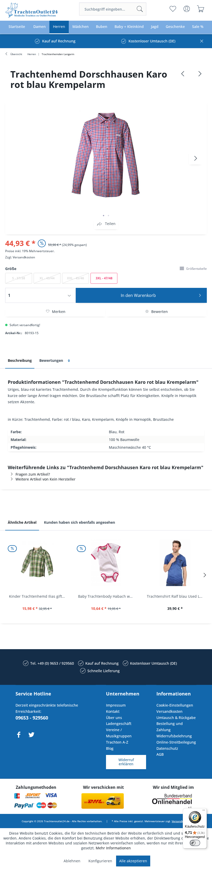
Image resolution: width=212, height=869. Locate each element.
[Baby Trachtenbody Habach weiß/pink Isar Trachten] (106, 563)
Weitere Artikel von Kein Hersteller (45, 479)
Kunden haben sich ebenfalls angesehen (79, 522)
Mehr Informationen (113, 847)
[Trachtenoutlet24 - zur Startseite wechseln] (32, 10)
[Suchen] (139, 9)
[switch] (195, 843)
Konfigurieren (100, 860)
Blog (109, 748)
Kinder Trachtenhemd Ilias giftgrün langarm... (38, 596)
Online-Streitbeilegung (176, 742)
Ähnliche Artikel (22, 522)
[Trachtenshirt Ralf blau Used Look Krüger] (175, 563)
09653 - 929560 (32, 718)
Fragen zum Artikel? (33, 474)
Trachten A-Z (117, 742)
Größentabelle (196, 268)
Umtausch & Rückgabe (176, 717)
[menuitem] (112, 9)
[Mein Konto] (186, 9)
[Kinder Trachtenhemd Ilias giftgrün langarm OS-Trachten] (37, 563)
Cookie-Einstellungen (174, 705)
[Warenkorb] (200, 9)
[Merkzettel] (172, 9)
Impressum (116, 705)
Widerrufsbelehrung (174, 735)
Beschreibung (20, 360)
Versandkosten (24, 257)
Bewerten (159, 311)
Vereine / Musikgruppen (119, 732)
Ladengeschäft (118, 723)
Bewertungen (54, 360)
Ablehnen (72, 860)
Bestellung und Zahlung (169, 726)
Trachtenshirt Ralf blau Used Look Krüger (176, 596)
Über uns (114, 717)
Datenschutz (167, 748)
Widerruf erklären (126, 762)
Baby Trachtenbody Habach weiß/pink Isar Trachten (107, 596)
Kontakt (112, 711)
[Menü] (204, 811)
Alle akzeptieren (133, 860)
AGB (160, 754)
